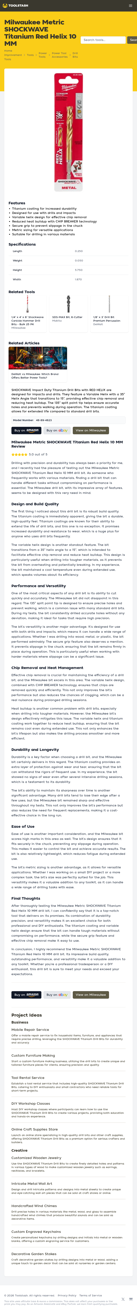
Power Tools (43, 55)
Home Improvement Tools (13, 55)
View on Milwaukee (91, 430)
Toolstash (21, 1295)
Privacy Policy (67, 1295)
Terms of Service (90, 1295)
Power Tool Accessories (60, 55)
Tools (30, 55)
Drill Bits (75, 55)
